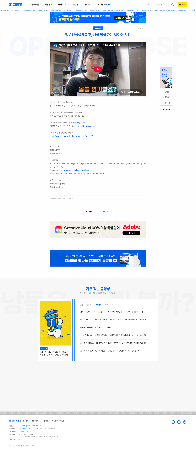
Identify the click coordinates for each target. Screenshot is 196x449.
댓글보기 (166, 102)
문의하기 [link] (35, 421)
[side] (166, 77)
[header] (98, 17)
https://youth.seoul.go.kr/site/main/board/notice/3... (72, 136)
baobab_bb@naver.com (79, 122)
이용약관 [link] (45, 421)
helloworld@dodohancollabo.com (29, 426)
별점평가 (166, 97)
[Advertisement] (98, 379)
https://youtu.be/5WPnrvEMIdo (92, 173)
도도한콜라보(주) (21, 446)
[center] (98, 229)
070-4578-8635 (24, 429)
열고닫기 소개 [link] (14, 421)
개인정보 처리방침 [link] (58, 421)
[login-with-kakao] (182, 4)
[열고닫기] (15, 4)
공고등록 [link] (25, 421)
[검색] (161, 4)
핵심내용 (166, 92)
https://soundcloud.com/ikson (76, 170)
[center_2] (98, 258)
